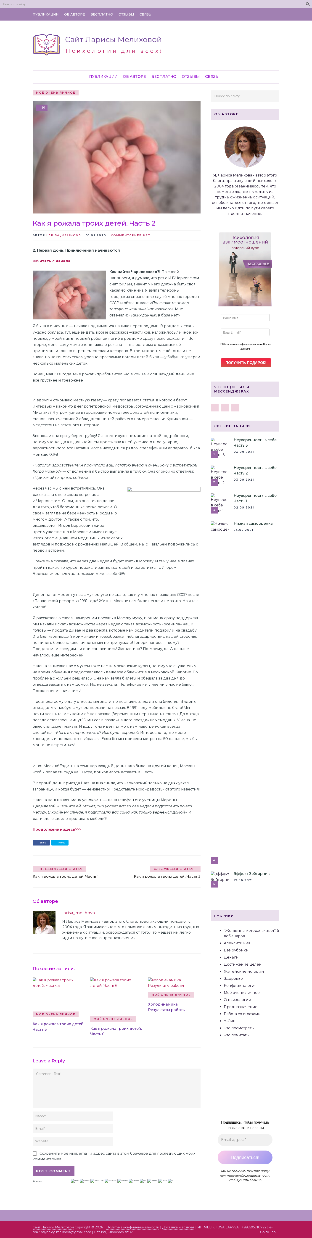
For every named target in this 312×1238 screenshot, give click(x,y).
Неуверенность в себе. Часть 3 (255, 443)
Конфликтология (240, 985)
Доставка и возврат (178, 1227)
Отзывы (126, 14)
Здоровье (233, 978)
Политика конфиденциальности (132, 1227)
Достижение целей (243, 964)
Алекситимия (237, 943)
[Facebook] (215, 407)
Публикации (46, 14)
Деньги (231, 957)
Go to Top (268, 1232)
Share (43, 842)
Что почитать (236, 1035)
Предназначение (240, 1007)
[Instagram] (225, 407)
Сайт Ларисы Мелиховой (53, 1227)
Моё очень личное (55, 92)
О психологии (237, 1000)
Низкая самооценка (253, 523)
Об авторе (74, 14)
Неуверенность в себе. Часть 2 (255, 470)
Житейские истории (244, 971)
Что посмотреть (239, 1028)
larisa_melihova (63, 235)
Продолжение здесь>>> (57, 829)
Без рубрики (236, 950)
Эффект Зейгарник (252, 874)
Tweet (61, 842)
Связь (145, 14)
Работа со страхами (242, 1014)
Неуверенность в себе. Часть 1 (255, 498)
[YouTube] (235, 407)
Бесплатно (101, 14)
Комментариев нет (130, 235)
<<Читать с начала (51, 261)
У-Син (229, 1021)
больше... (39, 1181)
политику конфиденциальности (245, 1175)
